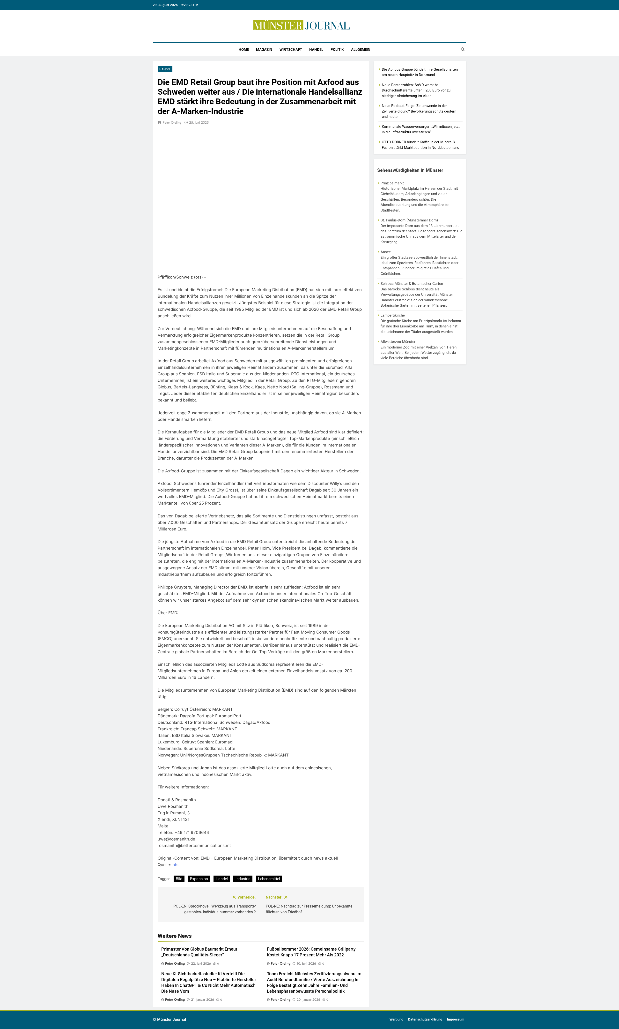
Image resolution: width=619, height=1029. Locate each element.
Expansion (199, 879)
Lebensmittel (269, 879)
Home (244, 49)
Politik (337, 49)
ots (175, 864)
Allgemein (360, 49)
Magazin (264, 49)
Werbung (396, 1019)
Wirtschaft (291, 49)
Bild (179, 879)
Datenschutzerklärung (425, 1019)
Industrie (243, 879)
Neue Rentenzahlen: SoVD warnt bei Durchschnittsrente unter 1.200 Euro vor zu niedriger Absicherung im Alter (416, 90)
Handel (316, 49)
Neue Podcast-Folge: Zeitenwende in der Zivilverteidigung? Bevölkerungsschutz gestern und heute (419, 111)
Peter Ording (172, 122)
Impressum (455, 1019)
